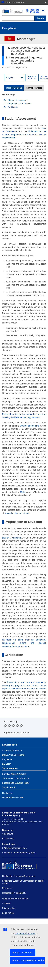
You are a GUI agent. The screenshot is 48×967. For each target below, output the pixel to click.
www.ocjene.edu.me (29, 426)
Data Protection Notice (12, 797)
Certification (13, 107)
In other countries (34, 88)
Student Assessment (17, 100)
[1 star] (5, 725)
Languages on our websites (15, 899)
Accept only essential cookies (28, 960)
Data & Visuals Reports (13, 755)
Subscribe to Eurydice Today (15, 783)
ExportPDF (30, 77)
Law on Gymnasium (11, 538)
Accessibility (8, 838)
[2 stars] (7, 725)
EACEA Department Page (14, 848)
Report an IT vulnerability (14, 893)
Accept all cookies (22, 952)
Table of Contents (14, 88)
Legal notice (8, 913)
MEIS (22, 492)
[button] (43, 10)
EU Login (6, 764)
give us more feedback (17, 732)
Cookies (6, 903)
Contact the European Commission (18, 876)
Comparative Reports (12, 750)
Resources (7, 888)
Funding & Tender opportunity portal (19, 853)
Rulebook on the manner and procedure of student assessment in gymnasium (24, 134)
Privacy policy (8, 908)
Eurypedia (7, 759)
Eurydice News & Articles (14, 774)
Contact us (7, 793)
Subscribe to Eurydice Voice (15, 778)
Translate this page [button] (34, 11)
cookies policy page (25, 933)
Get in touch (7, 834)
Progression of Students (19, 104)
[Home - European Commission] (13, 11)
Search (40, 18)
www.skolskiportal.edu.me (17, 513)
